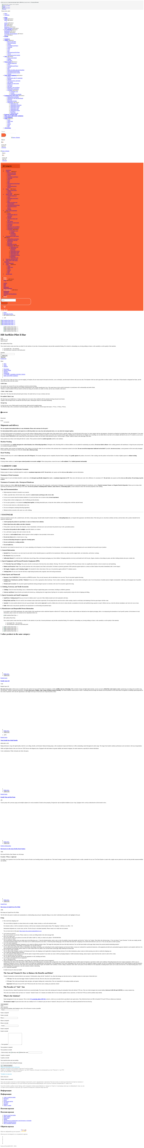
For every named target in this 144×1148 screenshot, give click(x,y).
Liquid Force (4, 904)
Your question (4, 1044)
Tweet (5, 365)
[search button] (3, 135)
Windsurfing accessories (13, 88)
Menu (5, 13)
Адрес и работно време (9, 1097)
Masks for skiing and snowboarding (15, 70)
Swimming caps (14, 91)
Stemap (5, 1119)
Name (2, 1009)
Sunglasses (7, 32)
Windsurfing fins (14, 103)
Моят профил (7, 1116)
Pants (5, 24)
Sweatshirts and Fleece (12, 66)
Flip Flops (9, 60)
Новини (6, 1104)
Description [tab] (6, 369)
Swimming (10, 90)
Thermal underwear (12, 63)
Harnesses (9, 99)
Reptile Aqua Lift (5, 681)
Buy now (3, 357)
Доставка (6, 1102)
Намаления (6, 1118)
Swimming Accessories (15, 94)
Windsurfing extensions (15, 105)
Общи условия (7, 1105)
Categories (6, 15)
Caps (5, 35)
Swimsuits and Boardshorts (10, 33)
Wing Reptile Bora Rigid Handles (9, 740)
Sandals (9, 59)
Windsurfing (10, 102)
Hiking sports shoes (12, 57)
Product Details (7, 370)
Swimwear (9, 84)
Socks (8, 64)
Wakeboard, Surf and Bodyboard (15, 98)
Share (5, 363)
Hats (5, 25)
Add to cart (4, 355)
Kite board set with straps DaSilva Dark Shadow (13, 848)
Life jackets (10, 82)
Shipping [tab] (6, 371)
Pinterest (6, 366)
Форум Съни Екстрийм (10, 1115)
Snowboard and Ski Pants (13, 71)
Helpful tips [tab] (6, 373)
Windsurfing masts (14, 107)
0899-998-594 (4, 310)
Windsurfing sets (14, 113)
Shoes (5, 20)
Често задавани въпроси (10, 1123)
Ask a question (4, 1004)
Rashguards (7, 31)
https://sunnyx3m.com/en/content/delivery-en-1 (30, 931)
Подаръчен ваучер (8, 1101)
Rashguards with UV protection (14, 78)
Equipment (7, 27)
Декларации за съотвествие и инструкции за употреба (17, 1120)
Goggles (12, 93)
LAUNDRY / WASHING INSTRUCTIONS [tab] (14, 374)
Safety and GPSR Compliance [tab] (11, 375)
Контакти (6, 1098)
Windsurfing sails (14, 109)
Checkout (3, 147)
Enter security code (5, 1052)
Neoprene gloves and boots (13, 80)
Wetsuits (9, 79)
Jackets (6, 23)
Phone (2, 1017)
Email (2, 1025)
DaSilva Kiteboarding (6, 845)
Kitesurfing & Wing (12, 101)
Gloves (9, 67)
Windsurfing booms (15, 106)
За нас (5, 1100)
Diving (9, 76)
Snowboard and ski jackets (13, 72)
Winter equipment (8, 28)
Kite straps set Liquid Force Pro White (10, 907)
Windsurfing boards (15, 110)
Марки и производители (10, 1122)
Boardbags (12, 111)
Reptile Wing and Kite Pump (8, 797)
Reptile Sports (4, 678)
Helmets (9, 74)
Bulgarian (4, 9)
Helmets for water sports (13, 83)
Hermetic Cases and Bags (13, 87)
